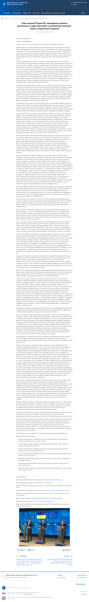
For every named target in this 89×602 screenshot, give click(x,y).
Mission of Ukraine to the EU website (44, 501)
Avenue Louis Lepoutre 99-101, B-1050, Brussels (16, 577)
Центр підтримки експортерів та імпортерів (53, 13)
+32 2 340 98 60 (61, 577)
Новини (6, 18)
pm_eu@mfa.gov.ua (82, 577)
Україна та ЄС (27, 13)
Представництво (16, 13)
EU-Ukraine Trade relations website (53, 498)
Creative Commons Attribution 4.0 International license (37, 597)
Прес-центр (36, 13)
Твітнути (32, 550)
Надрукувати (68, 550)
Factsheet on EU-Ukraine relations (44, 482)
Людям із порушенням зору (80, 2)
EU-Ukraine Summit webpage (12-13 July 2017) (57, 490)
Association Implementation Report (53, 480)
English (75, 4)
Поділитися (22, 550)
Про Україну (7, 13)
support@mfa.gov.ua (29, 594)
